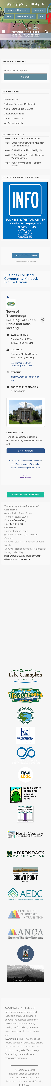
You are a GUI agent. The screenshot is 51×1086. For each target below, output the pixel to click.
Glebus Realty (11, 97)
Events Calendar (33, 461)
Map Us (39, 4)
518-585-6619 (18, 4)
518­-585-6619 (19, 520)
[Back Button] (8, 297)
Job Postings (23, 468)
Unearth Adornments (14, 111)
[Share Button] (42, 320)
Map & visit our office (18, 559)
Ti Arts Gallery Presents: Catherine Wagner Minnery (28, 154)
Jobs (9, 16)
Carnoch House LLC (14, 116)
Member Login (25, 16)
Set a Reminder (25, 451)
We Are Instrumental (13, 121)
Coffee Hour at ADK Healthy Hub (27, 148)
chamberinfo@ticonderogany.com (24, 556)
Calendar (39, 10)
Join (42, 16)
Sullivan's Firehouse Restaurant (19, 102)
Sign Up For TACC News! (25, 255)
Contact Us (35, 468)
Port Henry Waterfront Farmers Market (26, 161)
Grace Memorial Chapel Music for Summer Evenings (27, 142)
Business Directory (17, 10)
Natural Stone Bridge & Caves (18, 106)
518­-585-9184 (16, 524)
